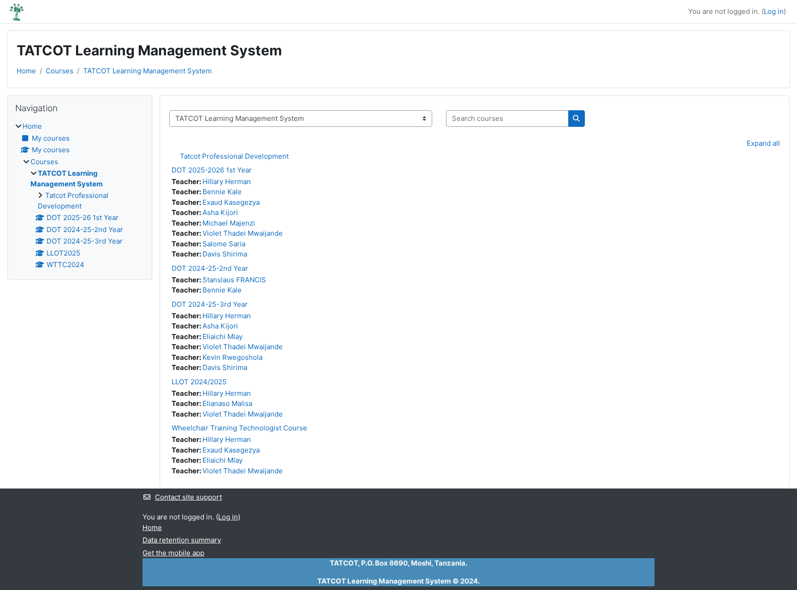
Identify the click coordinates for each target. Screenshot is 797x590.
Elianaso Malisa (227, 403)
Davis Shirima (224, 254)
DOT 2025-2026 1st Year (212, 170)
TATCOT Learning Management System (147, 70)
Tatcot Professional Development (234, 156)
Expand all (763, 143)
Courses (59, 70)
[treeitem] (79, 195)
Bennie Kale (222, 191)
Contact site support (188, 497)
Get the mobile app (173, 552)
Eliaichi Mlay (222, 336)
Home (26, 70)
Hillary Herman (226, 181)
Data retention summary (182, 540)
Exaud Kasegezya (231, 202)
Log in (774, 11)
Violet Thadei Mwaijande (242, 233)
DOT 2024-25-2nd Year (210, 268)
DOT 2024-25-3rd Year (210, 304)
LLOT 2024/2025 (199, 381)
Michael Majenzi (228, 223)
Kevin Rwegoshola (232, 357)
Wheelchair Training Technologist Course (239, 427)
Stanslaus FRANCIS (234, 279)
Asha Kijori (220, 212)
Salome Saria (223, 243)
